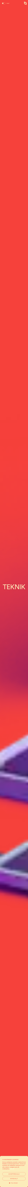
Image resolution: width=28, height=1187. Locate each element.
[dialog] (14, 1171)
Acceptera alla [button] (14, 1174)
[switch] (3, 3)
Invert (8, 3)
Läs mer (12, 1168)
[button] (14, 1183)
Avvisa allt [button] (14, 1178)
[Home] (25, 2)
